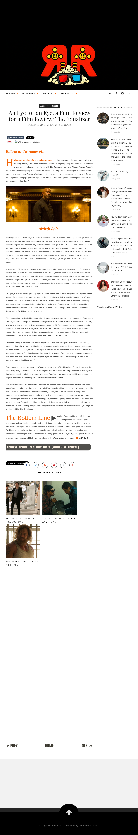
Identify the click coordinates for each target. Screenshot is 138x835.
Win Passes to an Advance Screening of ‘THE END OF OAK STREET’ (122, 267)
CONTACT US (68, 93)
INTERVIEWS (29, 93)
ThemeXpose (69, 831)
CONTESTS (48, 93)
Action (44, 106)
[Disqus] (49, 614)
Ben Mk (83, 437)
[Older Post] (82, 748)
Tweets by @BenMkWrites (109, 307)
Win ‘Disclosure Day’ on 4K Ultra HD (122, 173)
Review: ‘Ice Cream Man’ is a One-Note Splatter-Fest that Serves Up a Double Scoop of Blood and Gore (124, 222)
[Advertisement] (69, 19)
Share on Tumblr (15, 137)
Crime (55, 106)
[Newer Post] (16, 748)
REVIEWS (11, 93)
